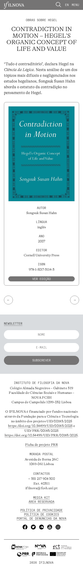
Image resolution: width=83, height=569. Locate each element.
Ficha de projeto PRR (41, 445)
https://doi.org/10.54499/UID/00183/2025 (40, 426)
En (67, 5)
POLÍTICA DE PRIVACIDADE (41, 510)
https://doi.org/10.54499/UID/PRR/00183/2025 (41, 435)
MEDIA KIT (41, 497)
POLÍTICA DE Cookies (41, 514)
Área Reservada (41, 501)
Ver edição (41, 279)
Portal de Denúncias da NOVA (41, 518)
